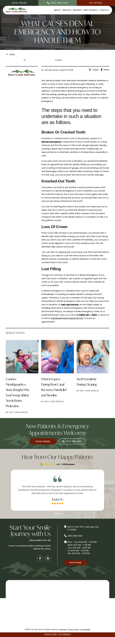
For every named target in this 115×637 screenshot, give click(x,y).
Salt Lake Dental (69, 304)
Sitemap (63, 629)
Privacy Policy (73, 629)
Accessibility (85, 629)
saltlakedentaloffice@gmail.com (67, 318)
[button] (57, 464)
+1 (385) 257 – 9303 (86, 314)
